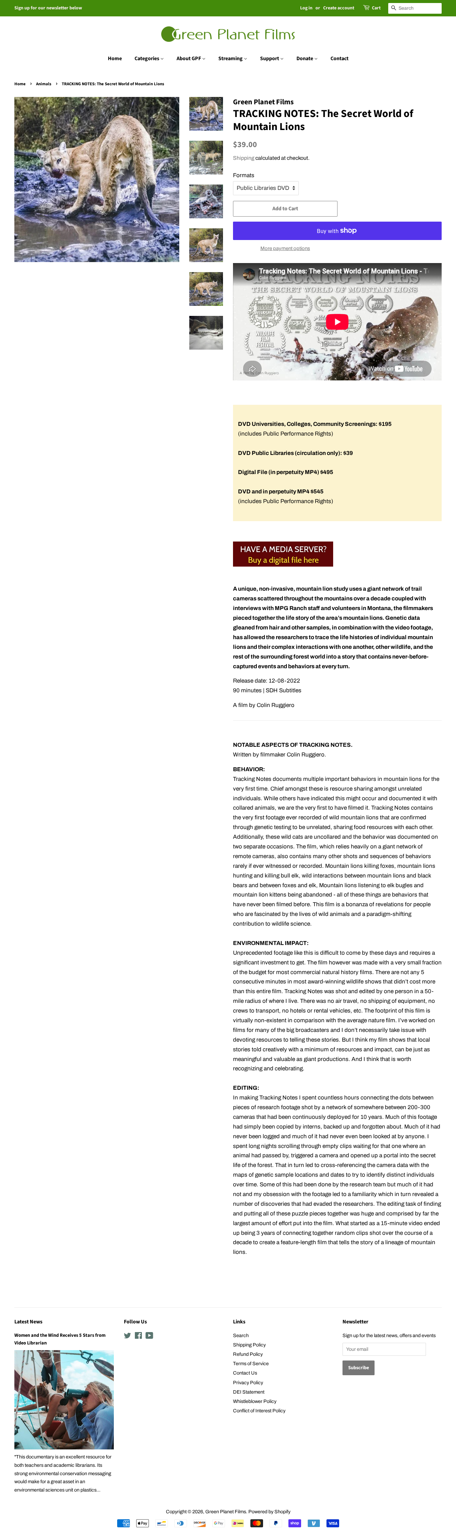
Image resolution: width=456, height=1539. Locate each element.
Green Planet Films (225, 1511)
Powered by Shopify (269, 1511)
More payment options (285, 248)
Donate (305, 58)
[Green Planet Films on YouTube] (149, 1336)
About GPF (189, 58)
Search (241, 1335)
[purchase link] (283, 565)
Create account (338, 8)
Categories (147, 58)
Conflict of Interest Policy (259, 1410)
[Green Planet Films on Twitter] (127, 1336)
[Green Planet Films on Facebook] (138, 1336)
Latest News (28, 1321)
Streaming (231, 58)
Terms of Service (251, 1363)
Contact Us (245, 1373)
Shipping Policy (249, 1344)
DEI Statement (248, 1392)
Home (115, 58)
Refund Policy (248, 1354)
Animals (43, 84)
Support (270, 58)
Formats (243, 175)
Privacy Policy (248, 1382)
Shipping (243, 158)
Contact (339, 58)
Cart (376, 8)
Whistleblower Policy (254, 1401)
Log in (306, 8)
